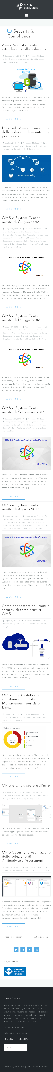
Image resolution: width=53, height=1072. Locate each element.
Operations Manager (38, 241)
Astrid (35, 1066)
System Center (29, 244)
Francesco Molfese (36, 56)
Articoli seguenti (42, 937)
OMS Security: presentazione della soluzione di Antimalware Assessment (26, 857)
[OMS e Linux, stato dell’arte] (26, 813)
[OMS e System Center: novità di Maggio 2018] (26, 358)
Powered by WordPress (13, 1066)
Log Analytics (14, 333)
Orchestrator (26, 336)
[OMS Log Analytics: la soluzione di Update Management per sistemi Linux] (24, 738)
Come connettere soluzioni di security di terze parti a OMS (26, 610)
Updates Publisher (17, 428)
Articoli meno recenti (13, 937)
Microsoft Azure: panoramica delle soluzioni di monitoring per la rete (26, 132)
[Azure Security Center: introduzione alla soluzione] (26, 80)
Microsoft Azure (17, 59)
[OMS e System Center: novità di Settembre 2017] (26, 453)
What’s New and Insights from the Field (30, 339)
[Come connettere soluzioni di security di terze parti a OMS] (26, 646)
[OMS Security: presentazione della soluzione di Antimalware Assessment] (26, 886)
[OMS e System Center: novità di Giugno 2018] (26, 266)
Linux (5, 717)
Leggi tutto (14, 119)
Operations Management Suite (15, 241)
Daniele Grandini (32, 792)
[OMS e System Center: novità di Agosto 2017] (26, 550)
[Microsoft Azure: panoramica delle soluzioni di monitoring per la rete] (26, 168)
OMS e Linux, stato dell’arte (26, 786)
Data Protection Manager (33, 235)
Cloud (7, 59)
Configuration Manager (12, 235)
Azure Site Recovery (24, 232)
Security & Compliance (17, 62)
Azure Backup (8, 232)
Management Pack (18, 238)
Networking (30, 146)
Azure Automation (10, 330)
